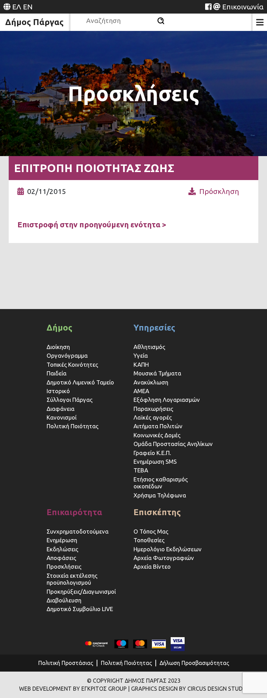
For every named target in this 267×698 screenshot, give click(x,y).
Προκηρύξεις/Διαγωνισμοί (81, 591)
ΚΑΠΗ (141, 364)
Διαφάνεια (60, 408)
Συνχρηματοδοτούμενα (77, 531)
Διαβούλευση (64, 600)
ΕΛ (16, 6)
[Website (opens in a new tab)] (208, 6)
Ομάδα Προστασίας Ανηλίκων (173, 443)
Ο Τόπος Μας (151, 531)
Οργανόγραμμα (67, 355)
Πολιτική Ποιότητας (72, 426)
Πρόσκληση (219, 191)
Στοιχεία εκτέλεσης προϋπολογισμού (72, 579)
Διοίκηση (58, 346)
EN (28, 6)
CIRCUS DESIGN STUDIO (217, 688)
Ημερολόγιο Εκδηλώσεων (168, 549)
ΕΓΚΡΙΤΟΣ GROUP (104, 688)
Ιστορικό (58, 391)
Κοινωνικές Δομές (157, 435)
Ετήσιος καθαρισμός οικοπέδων (161, 482)
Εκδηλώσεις (62, 549)
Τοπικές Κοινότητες (72, 364)
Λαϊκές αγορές (153, 417)
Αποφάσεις (61, 557)
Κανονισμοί (61, 417)
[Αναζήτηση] (161, 20)
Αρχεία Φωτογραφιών (164, 557)
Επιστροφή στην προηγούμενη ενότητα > (92, 224)
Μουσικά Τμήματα (157, 373)
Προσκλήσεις (64, 566)
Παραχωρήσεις (154, 408)
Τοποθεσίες (149, 540)
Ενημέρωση (62, 540)
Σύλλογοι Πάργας (69, 399)
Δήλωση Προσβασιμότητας (194, 663)
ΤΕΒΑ (141, 470)
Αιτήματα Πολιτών (158, 426)
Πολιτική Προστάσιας (65, 663)
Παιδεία (56, 373)
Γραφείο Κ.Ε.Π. (152, 452)
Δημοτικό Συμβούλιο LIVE (80, 609)
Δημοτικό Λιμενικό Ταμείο (80, 382)
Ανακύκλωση (151, 382)
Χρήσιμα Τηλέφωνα (160, 495)
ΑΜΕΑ (141, 391)
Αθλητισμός (149, 346)
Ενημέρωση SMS (155, 461)
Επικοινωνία (243, 6)
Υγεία (141, 355)
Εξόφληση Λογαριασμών (167, 399)
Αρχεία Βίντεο (152, 566)
